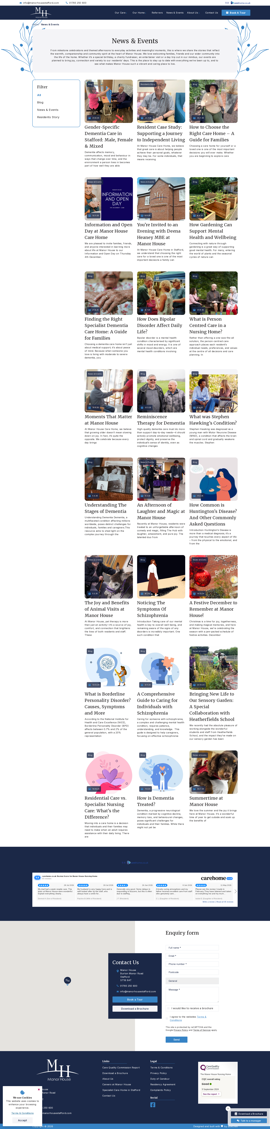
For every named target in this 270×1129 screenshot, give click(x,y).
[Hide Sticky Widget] (228, 1108)
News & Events (50, 24)
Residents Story (48, 117)
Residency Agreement (162, 1084)
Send (177, 1039)
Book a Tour (135, 999)
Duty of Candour (160, 1078)
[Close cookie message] (38, 1089)
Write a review (209, 902)
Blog (40, 102)
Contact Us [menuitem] (211, 12)
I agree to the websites (188, 1018)
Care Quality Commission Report (121, 1067)
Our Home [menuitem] (139, 12)
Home (35, 24)
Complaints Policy (160, 1090)
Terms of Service (202, 1030)
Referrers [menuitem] (157, 12)
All (39, 95)
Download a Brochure (135, 1008)
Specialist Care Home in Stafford (121, 1090)
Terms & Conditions (161, 1067)
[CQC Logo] (209, 1070)
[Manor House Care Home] (41, 12)
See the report (210, 1094)
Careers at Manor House (116, 1084)
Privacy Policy (181, 1030)
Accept (22, 1120)
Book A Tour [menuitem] (238, 12)
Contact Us (108, 1095)
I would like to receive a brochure (192, 1008)
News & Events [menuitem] (175, 12)
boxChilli (233, 1126)
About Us (107, 1078)
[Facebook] (152, 1106)
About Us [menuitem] (192, 12)
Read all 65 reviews (225, 902)
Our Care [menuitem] (120, 12)
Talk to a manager (251, 1120)
